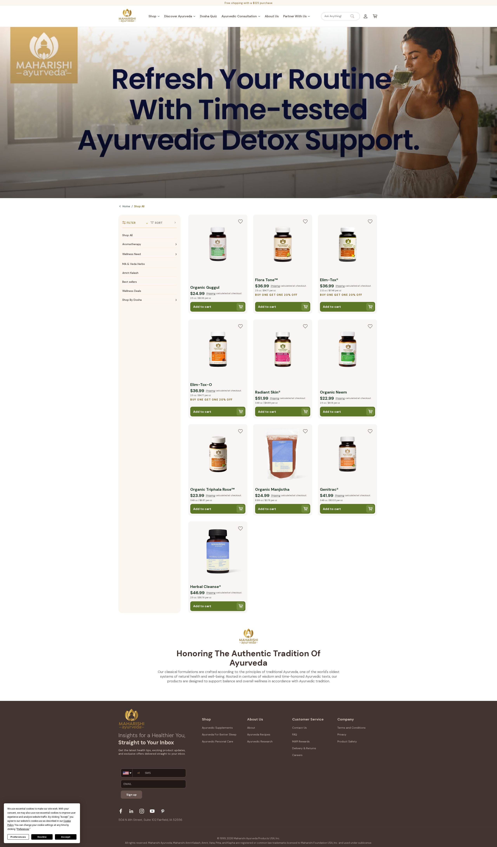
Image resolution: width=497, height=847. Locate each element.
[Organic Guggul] (217, 245)
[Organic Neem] (347, 349)
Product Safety (347, 741)
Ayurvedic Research (260, 741)
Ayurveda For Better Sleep (219, 734)
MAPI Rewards (301, 741)
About (251, 727)
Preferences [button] (23, 829)
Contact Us (299, 727)
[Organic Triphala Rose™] (217, 454)
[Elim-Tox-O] (217, 349)
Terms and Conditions (351, 727)
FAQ (294, 734)
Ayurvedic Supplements (217, 727)
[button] (154, 16)
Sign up (131, 794)
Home (126, 206)
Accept (65, 836)
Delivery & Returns (304, 748)
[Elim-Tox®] (347, 245)
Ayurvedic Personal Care (217, 741)
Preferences (18, 836)
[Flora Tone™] (282, 245)
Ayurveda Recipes (258, 734)
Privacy (341, 734)
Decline (42, 836)
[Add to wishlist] (240, 221)
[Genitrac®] (347, 454)
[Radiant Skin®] (282, 349)
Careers (297, 755)
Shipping (210, 293)
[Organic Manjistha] (282, 454)
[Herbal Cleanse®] (217, 551)
